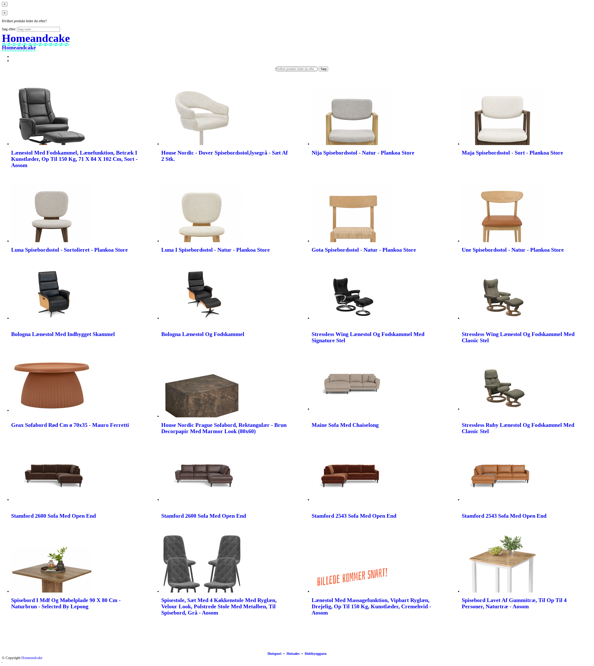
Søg (323, 69)
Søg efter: (9, 29)
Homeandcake (31, 658)
